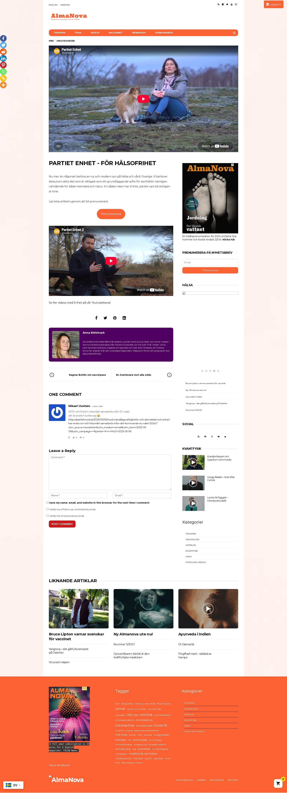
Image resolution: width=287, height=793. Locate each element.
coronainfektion (162, 715)
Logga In (275, 4)
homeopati (140, 739)
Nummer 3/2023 (194, 410)
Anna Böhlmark (94, 332)
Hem (51, 41)
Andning (139, 704)
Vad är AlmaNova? (59, 765)
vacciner (158, 758)
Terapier (59, 32)
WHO (117, 763)
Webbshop (139, 32)
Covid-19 (160, 725)
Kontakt (233, 780)
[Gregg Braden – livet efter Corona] (193, 483)
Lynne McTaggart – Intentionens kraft (217, 499)
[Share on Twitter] (105, 318)
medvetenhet (123, 758)
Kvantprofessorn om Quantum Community (219, 458)
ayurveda (150, 703)
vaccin (148, 758)
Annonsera (217, 780)
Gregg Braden (162, 734)
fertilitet (132, 735)
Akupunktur (127, 703)
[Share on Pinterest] (114, 318)
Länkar (201, 780)
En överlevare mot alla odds (133, 374)
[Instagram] (236, 4)
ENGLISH (53, 4)
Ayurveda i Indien (194, 397)
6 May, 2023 (98, 406)
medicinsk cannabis (143, 753)
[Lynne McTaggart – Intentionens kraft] (193, 503)
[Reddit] (3, 51)
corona (146, 714)
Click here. (70, 750)
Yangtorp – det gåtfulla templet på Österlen (206, 403)
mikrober (138, 758)
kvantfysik (144, 748)
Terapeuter (192, 539)
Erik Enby (121, 734)
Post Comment (62, 524)
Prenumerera (164, 32)
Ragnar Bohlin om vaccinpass (87, 374)
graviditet (148, 735)
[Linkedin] (3, 58)
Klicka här (229, 239)
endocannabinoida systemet (146, 730)
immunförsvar (155, 740)
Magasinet (116, 32)
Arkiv (189, 556)
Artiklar (191, 545)
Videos (95, 32)
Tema (78, 32)
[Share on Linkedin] (124, 318)
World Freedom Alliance (131, 763)
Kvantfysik (192, 551)
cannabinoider (154, 709)
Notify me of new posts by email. (67, 516)
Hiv (129, 740)
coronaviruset (144, 725)
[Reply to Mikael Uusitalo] (68, 437)
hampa (120, 739)
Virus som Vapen (59, 662)
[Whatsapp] (3, 71)
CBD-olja (132, 715)
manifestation (121, 754)
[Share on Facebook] (96, 318)
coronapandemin (124, 720)
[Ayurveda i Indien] (208, 608)
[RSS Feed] (218, 4)
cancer (120, 709)
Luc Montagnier (160, 749)
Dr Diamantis (186, 644)
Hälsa (194, 346)
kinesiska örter (140, 744)
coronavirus (124, 725)
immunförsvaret (123, 744)
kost (134, 749)
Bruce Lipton (164, 703)
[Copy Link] (3, 78)
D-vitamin (119, 730)
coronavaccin (144, 720)
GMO (139, 735)
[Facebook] (223, 4)
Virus (167, 758)
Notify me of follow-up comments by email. (73, 509)
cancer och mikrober (136, 709)
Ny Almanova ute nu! (196, 390)
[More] (3, 85)
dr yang (129, 730)
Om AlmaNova (184, 780)
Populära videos (196, 562)
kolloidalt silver (123, 749)
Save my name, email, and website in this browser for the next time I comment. (99, 502)
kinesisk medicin (157, 744)
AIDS (117, 704)
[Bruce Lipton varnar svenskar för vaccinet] (79, 608)
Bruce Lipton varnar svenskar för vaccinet (206, 383)
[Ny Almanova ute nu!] (143, 608)
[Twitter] (227, 4)
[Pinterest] (3, 65)
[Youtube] (232, 4)
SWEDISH (65, 4)
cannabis (120, 715)
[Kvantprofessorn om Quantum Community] (193, 462)
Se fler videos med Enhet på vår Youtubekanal (80, 302)
